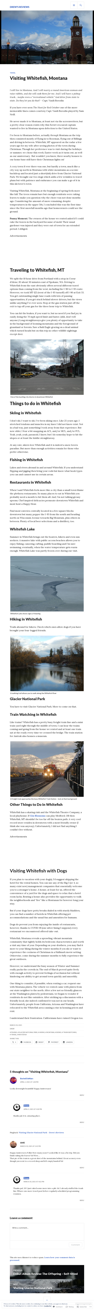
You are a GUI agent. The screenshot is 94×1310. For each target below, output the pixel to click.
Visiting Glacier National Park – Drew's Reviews (41, 1132)
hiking (42, 1032)
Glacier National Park (28, 1032)
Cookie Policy (49, 1306)
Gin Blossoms (37, 815)
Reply (82, 1095)
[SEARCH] (80, 5)
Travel (12, 73)
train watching (69, 1032)
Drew (12, 1029)
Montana (50, 1032)
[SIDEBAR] (47, 1300)
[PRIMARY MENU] (73, 5)
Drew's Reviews (19, 7)
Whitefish (22, 1035)
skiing (58, 1032)
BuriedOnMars (26, 1078)
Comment (75, 1245)
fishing (14, 1032)
